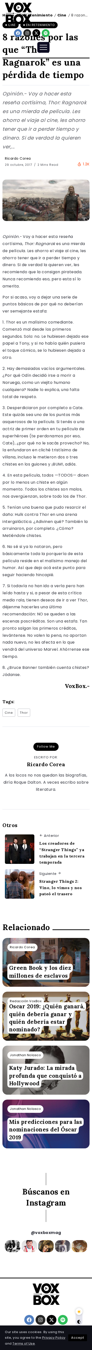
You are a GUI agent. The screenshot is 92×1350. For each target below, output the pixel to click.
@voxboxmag (46, 1232)
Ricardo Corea (18, 158)
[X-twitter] (36, 33)
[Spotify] (46, 33)
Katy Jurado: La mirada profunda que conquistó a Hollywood (45, 1075)
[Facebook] (18, 33)
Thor (24, 713)
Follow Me (46, 746)
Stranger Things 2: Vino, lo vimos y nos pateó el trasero (60, 887)
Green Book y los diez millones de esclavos (40, 971)
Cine (9, 713)
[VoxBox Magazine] (18, 13)
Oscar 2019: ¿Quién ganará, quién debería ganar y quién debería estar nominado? (47, 1018)
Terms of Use (24, 1343)
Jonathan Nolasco (25, 1055)
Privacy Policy (54, 1337)
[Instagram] (27, 33)
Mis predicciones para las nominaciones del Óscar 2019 (45, 1129)
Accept (77, 1337)
